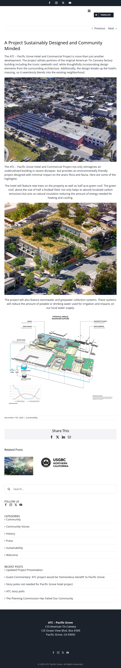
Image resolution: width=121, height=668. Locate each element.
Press (9, 540)
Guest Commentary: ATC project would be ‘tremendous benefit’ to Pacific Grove (55, 577)
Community (13, 519)
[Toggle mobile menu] (89, 10)
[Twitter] (15, 504)
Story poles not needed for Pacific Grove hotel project (39, 584)
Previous (99, 28)
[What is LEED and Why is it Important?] (54, 462)
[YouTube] (20, 504)
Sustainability (32, 417)
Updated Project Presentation (24, 570)
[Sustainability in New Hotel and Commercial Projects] (18, 466)
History (10, 533)
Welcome (12, 555)
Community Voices (18, 526)
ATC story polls (15, 591)
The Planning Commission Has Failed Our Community (39, 598)
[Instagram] (10, 504)
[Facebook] (5, 504)
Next (111, 28)
